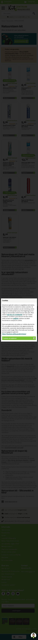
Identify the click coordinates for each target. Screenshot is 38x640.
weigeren (16, 318)
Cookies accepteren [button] (10, 338)
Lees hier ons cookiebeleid (14, 314)
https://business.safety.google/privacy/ (14, 334)
